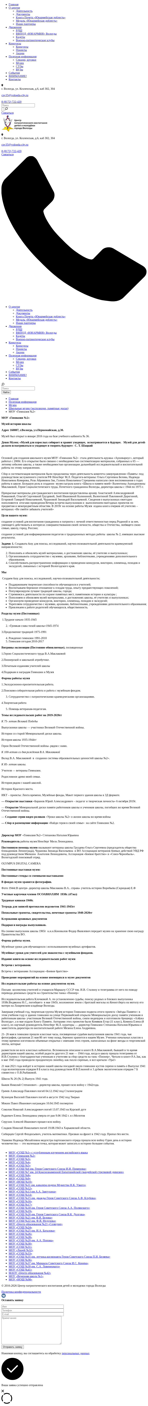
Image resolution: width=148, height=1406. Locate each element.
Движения (15, 27)
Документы (23, 14)
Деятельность (24, 10)
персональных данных (76, 1353)
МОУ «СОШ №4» (20, 1162)
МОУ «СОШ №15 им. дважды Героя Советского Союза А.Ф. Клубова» (52, 1198)
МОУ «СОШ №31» (20, 1246)
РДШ (19, 30)
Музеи (20, 63)
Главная (13, 4)
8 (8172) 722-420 (11, 101)
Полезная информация (22, 56)
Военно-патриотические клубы (35, 40)
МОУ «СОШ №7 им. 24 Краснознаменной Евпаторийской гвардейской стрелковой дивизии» (66, 1172)
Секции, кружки (26, 59)
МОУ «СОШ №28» (20, 1237)
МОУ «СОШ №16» (20, 1201)
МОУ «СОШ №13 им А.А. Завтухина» (32, 1191)
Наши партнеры (26, 24)
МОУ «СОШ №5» (20, 1165)
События (14, 72)
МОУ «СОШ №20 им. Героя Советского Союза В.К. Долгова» (47, 1214)
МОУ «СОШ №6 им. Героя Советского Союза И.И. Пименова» (47, 1168)
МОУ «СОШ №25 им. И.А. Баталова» (32, 1230)
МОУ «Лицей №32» (21, 1250)
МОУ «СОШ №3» (20, 1159)
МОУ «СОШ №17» (20, 1204)
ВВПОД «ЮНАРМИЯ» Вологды (36, 33)
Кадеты (20, 37)
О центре (14, 7)
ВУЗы (19, 69)
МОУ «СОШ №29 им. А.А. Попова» (31, 1240)
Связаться (7, 112)
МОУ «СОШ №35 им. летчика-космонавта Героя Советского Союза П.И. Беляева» (59, 1256)
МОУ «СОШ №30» (20, 1243)
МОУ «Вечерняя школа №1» (26, 1276)
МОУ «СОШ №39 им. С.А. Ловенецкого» (34, 1266)
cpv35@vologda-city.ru (14, 95)
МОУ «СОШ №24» (20, 1227)
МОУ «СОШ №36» (20, 1259)
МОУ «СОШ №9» (20, 1178)
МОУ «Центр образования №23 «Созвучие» (36, 1224)
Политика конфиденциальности (21, 1291)
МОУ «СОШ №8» (20, 1175)
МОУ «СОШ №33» (20, 1253)
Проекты (21, 50)
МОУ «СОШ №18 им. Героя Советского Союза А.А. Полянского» (49, 1207)
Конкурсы (15, 43)
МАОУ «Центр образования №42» (30, 1272)
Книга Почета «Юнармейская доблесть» (41, 17)
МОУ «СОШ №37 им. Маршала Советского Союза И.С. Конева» (48, 1263)
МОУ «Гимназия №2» (22, 1155)
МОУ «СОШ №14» (20, 1194)
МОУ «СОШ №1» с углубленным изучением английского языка (48, 1152)
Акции (20, 53)
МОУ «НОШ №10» (20, 1181)
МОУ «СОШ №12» (20, 1188)
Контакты (15, 79)
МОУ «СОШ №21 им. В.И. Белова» (31, 1217)
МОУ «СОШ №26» (20, 1233)
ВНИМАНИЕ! (18, 76)
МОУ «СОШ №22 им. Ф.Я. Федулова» (32, 1220)
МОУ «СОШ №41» (20, 1269)
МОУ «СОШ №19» (20, 1211)
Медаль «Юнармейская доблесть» (36, 20)
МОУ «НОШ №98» (20, 1279)
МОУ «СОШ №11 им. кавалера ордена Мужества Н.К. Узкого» (47, 1185)
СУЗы (19, 66)
